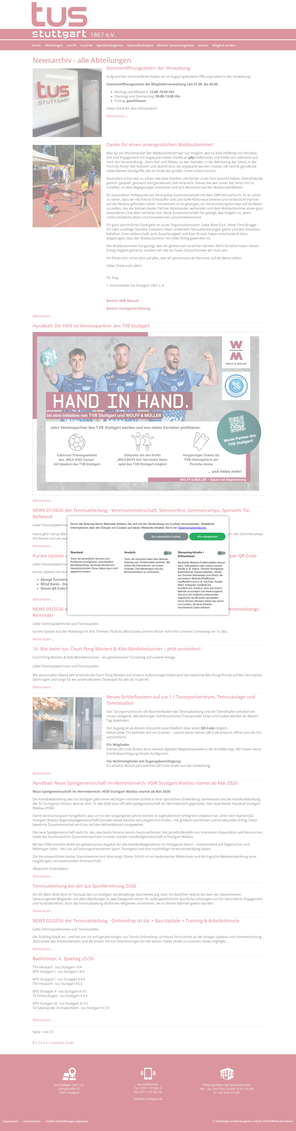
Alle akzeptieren (207, 536)
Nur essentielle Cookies (166, 536)
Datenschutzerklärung (192, 527)
